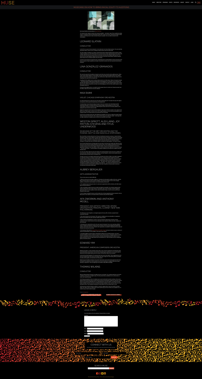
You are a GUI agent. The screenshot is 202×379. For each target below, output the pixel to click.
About (153, 2)
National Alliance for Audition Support (99, 230)
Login (192, 2)
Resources (176, 2)
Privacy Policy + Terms (98, 376)
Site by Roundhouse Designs (108, 376)
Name (85, 328)
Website (85, 333)
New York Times (98, 31)
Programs (165, 2)
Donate (182, 2)
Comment (86, 315)
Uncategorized (85, 292)
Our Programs (166, 3)
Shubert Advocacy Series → (113, 294)
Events (170, 2)
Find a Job (176, 3)
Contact (187, 2)
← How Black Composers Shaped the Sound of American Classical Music (91, 295)
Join (199, 2)
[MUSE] (8, 2)
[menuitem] (97, 373)
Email (85, 331)
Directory (158, 2)
